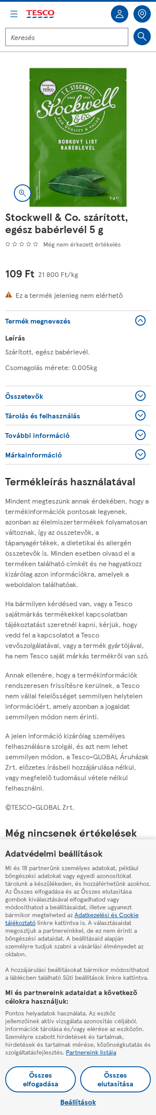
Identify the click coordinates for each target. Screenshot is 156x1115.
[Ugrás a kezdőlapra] (40, 14)
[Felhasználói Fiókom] (119, 14)
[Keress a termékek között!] (142, 36)
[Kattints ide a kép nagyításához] (22, 193)
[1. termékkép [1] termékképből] (78, 137)
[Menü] (14, 14)
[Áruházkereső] (142, 14)
